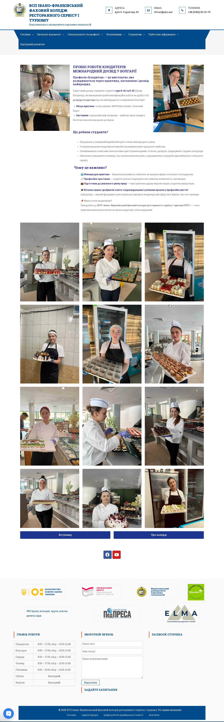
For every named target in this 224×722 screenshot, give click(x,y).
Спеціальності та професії (84, 34)
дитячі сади (33, 615)
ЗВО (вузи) (32, 611)
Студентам (135, 34)
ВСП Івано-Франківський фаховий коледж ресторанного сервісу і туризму (56, 13)
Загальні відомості (49, 34)
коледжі (45, 611)
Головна (25, 34)
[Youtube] (116, 555)
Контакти (154, 714)
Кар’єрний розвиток (32, 44)
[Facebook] (107, 555)
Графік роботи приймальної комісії (123, 714)
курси (54, 611)
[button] (65, 535)
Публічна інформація (162, 34)
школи (63, 611)
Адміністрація (90, 714)
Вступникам (114, 34)
